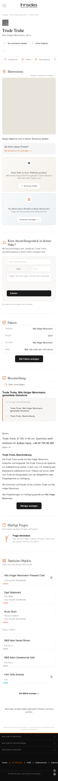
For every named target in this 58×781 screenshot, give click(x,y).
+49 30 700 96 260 (43, 443)
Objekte (5, 14)
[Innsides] (29, 5)
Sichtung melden (30, 185)
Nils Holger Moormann (19, 14)
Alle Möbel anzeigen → (29, 693)
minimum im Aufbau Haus (16, 443)
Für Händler (17, 762)
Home (4, 762)
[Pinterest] (54, 774)
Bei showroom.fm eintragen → (18, 150)
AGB (29, 762)
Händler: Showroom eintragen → (43, 75)
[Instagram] (54, 770)
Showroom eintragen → (29, 219)
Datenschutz (41, 762)
